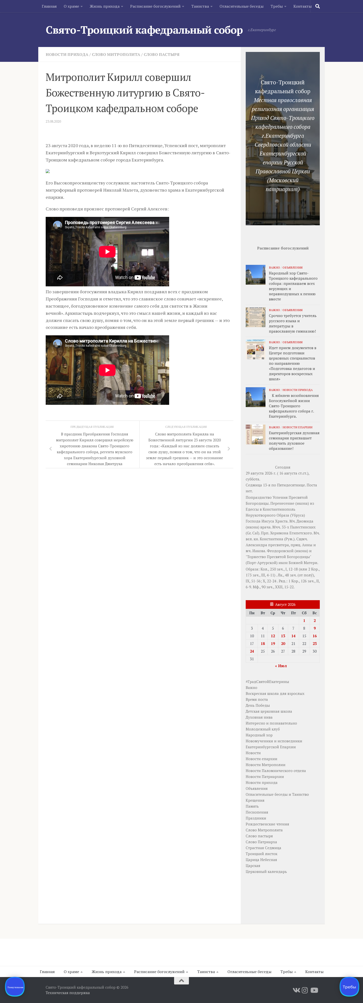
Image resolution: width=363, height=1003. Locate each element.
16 (315, 635)
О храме (71, 6)
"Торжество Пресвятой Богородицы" (278, 556)
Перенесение (282, 503)
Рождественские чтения (267, 823)
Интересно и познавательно (271, 723)
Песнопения (257, 812)
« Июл (281, 665)
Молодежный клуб (263, 729)
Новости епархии (297, 427)
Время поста (257, 699)
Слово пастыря (162, 54)
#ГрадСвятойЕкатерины (267, 681)
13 (283, 635)
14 (293, 635)
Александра (256, 544)
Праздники (256, 818)
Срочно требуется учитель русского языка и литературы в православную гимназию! (293, 323)
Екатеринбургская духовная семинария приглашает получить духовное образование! (294, 440)
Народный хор (259, 734)
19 (273, 643)
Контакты (302, 6)
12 (273, 635)
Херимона (279, 532)
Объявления (292, 267)
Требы (276, 6)
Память (252, 806)
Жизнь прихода (105, 6)
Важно (274, 267)
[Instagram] (305, 990)
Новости (253, 752)
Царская (253, 865)
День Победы (258, 705)
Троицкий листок (261, 853)
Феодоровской (280, 550)
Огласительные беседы (241, 6)
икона (302, 503)
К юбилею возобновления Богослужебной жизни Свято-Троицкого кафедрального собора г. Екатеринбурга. (294, 406)
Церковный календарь (266, 871)
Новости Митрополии (265, 764)
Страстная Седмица (263, 847)
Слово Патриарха (261, 841)
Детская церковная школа (269, 711)
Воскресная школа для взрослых (275, 693)
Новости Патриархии (265, 776)
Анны (307, 544)
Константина (271, 538)
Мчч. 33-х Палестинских (294, 526)
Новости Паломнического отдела (276, 770)
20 (283, 643)
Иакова (258, 550)
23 (315, 643)
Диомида (305, 521)
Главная (49, 6)
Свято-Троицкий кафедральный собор (144, 30)
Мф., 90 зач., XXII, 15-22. (274, 586)
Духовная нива (259, 717)
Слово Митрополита (116, 54)
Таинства (200, 6)
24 (252, 651)
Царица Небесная (261, 859)
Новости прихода (67, 54)
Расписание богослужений (155, 6)
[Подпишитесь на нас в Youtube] (313, 990)
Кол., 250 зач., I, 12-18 (279, 569)
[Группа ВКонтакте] (296, 990)
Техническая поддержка (68, 992)
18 (263, 643)
